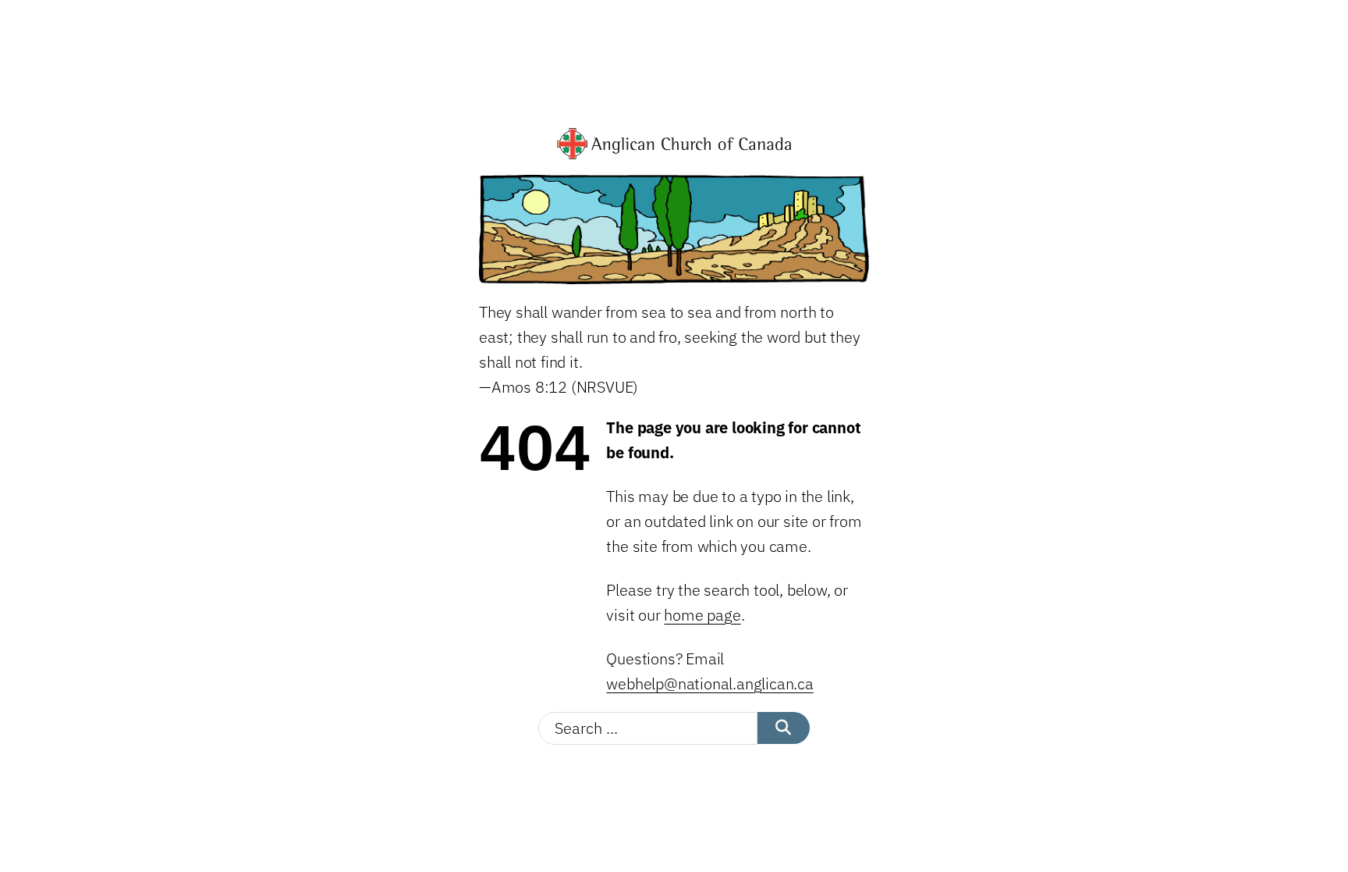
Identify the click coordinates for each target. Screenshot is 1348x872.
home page (702, 614)
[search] (783, 728)
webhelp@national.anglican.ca (709, 683)
